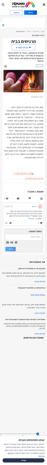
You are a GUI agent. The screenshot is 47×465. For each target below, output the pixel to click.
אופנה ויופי (35, 31)
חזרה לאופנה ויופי (38, 35)
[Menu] (44, 5)
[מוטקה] (23, 4)
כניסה (30, 12)
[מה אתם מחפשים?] (3, 5)
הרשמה (16, 12)
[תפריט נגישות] (3, 25)
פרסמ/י (10, 249)
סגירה (23, 460)
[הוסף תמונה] (7, 242)
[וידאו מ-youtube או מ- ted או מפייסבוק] (12, 242)
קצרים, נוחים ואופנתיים (34, 178)
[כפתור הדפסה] (41, 198)
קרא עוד (31, 218)
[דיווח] (30, 198)
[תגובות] (18, 198)
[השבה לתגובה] (10, 223)
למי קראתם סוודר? (22, 173)
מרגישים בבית (20, 31)
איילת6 (34, 206)
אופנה (28, 31)
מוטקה (43, 31)
